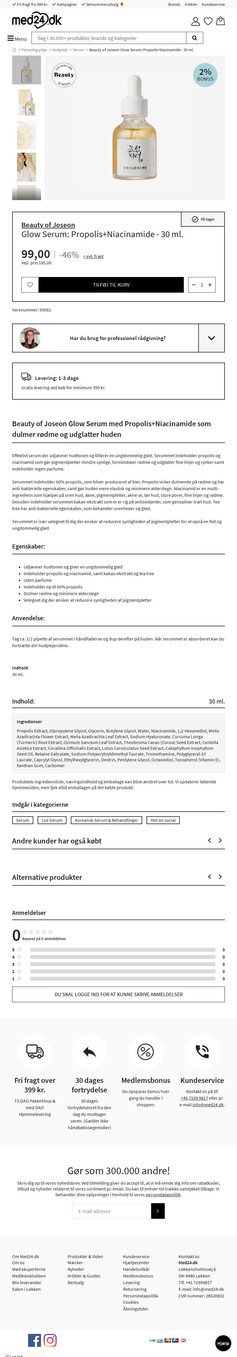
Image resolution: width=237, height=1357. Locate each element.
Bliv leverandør (26, 1282)
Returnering (135, 1289)
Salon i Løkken (26, 1289)
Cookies (131, 1302)
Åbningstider (135, 1309)
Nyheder (76, 1269)
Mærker (75, 1262)
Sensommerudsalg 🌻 (104, 4)
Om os (18, 1262)
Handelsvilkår (136, 1269)
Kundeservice (213, 4)
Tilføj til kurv (111, 284)
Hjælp (223, 1343)
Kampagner (66, 4)
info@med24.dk (208, 1104)
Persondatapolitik (140, 1296)
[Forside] (14, 49)
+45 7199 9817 (194, 1098)
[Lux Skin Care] (64, 75)
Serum (78, 49)
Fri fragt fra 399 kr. (32, 4)
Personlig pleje (34, 49)
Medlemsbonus (138, 1276)
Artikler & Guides (84, 1276)
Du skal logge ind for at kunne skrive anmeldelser (119, 994)
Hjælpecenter (136, 1262)
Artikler (191, 4)
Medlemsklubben (29, 1276)
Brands (174, 4)
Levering (131, 1282)
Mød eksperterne (28, 1269)
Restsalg (76, 1282)
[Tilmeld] (158, 1211)
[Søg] (194, 38)
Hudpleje (60, 49)
